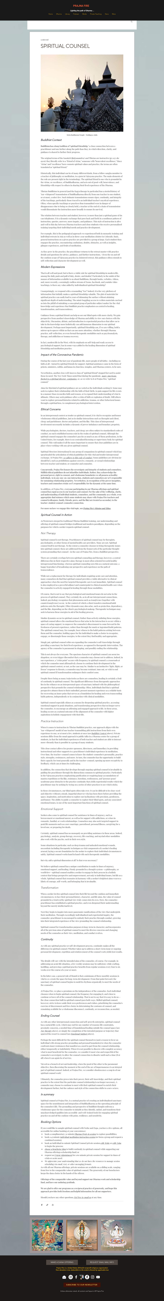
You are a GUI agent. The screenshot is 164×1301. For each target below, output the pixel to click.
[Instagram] (71, 1277)
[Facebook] (76, 1277)
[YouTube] (98, 1277)
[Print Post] (53, 1205)
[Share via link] (47, 1205)
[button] (59, 14)
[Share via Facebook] (42, 1205)
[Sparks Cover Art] (81, 1277)
